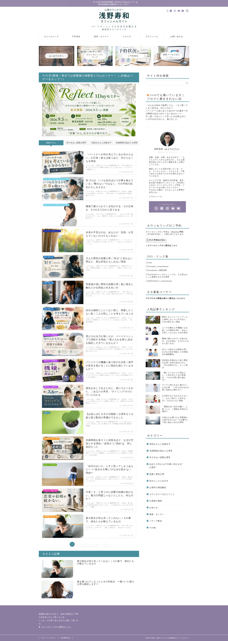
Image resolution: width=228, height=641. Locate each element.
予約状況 (76, 36)
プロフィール (151, 36)
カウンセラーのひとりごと (162, 494)
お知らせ (153, 507)
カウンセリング (51, 36)
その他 (152, 527)
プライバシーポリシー (49, 638)
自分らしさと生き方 (158, 481)
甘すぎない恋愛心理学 (76, 143)
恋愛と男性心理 (156, 474)
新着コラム (51, 143)
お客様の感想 (155, 501)
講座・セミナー (101, 36)
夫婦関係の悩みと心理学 (127, 143)
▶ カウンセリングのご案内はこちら (55, 627)
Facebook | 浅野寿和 (157, 270)
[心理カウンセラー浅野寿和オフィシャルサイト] (114, 32)
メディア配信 (155, 521)
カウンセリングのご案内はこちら (162, 245)
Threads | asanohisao (158, 266)
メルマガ (127, 36)
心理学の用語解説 (157, 487)
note (150, 263)
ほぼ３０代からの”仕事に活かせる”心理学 (166, 466)
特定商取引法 (65, 638)
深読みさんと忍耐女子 (101, 143)
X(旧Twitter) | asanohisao (160, 281)
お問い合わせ (176, 36)
